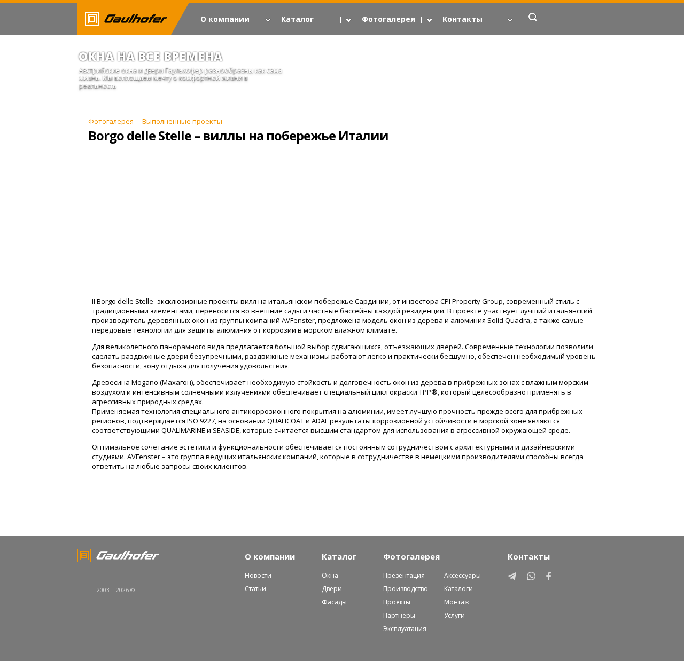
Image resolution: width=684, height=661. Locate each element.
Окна (330, 575)
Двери (332, 588)
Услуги (454, 615)
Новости (258, 575)
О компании (225, 19)
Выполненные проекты (183, 121)
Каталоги (458, 588)
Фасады (334, 602)
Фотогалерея (388, 19)
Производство (405, 588)
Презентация (404, 575)
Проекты (396, 602)
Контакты (462, 19)
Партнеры (399, 615)
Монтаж (456, 602)
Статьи (255, 588)
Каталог (297, 19)
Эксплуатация (404, 628)
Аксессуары (462, 575)
